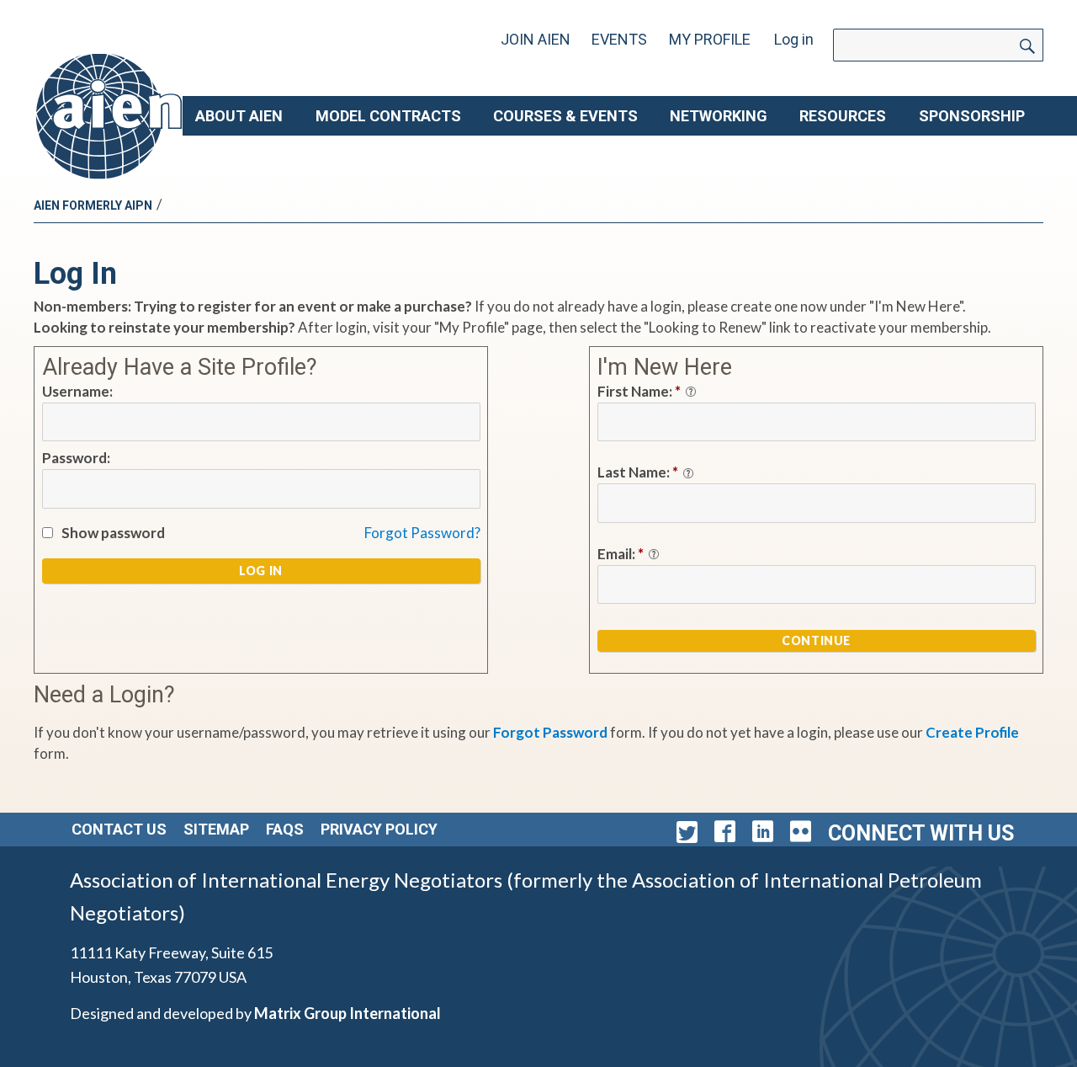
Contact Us (119, 829)
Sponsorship (972, 116)
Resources (842, 116)
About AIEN (239, 116)
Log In (261, 570)
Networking (718, 116)
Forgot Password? (422, 533)
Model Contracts (388, 116)
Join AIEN (535, 39)
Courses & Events (565, 116)
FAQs (285, 829)
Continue (816, 640)
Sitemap (216, 829)
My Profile (710, 39)
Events (619, 39)
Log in (794, 39)
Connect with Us (921, 833)
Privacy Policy (379, 829)
